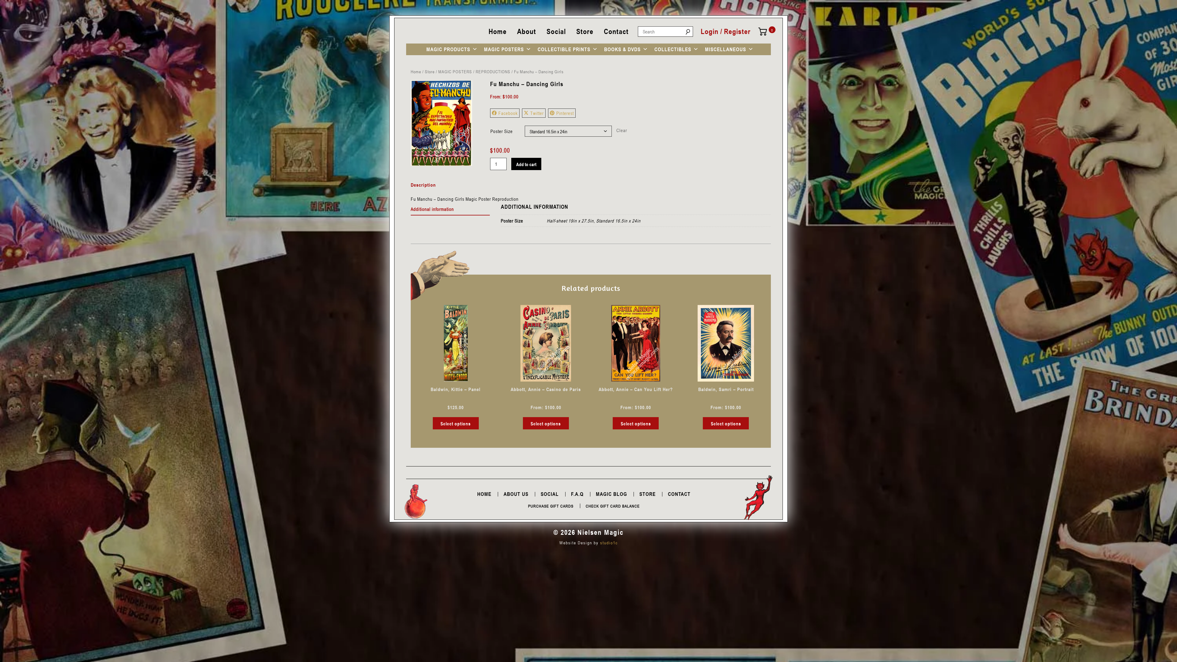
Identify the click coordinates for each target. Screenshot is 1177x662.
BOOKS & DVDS (622, 49)
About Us (516, 494)
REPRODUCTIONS (493, 71)
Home (498, 31)
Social (556, 31)
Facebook (508, 113)
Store (584, 31)
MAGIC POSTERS (504, 49)
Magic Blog (611, 494)
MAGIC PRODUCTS (448, 49)
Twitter (537, 113)
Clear (621, 130)
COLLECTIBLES (672, 49)
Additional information (432, 209)
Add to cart (526, 164)
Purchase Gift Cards (550, 506)
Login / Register (726, 31)
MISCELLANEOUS (725, 49)
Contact (616, 31)
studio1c (609, 542)
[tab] (450, 209)
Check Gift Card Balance (613, 506)
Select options (455, 423)
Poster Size (501, 131)
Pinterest (565, 113)
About (526, 31)
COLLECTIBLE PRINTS (564, 49)
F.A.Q (577, 494)
